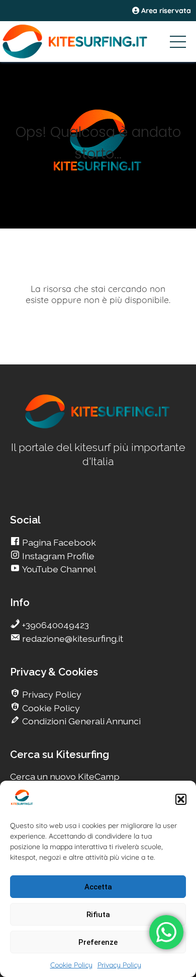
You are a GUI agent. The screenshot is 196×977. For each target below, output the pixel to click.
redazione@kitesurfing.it (71, 638)
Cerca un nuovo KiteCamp (65, 776)
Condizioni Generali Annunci (80, 721)
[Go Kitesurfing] (98, 41)
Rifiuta (98, 914)
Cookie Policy (71, 964)
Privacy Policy (119, 964)
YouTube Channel (58, 569)
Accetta (98, 886)
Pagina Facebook (58, 542)
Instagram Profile (57, 556)
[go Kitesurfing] (98, 426)
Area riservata (165, 10)
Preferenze (98, 942)
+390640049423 (54, 625)
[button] (181, 799)
